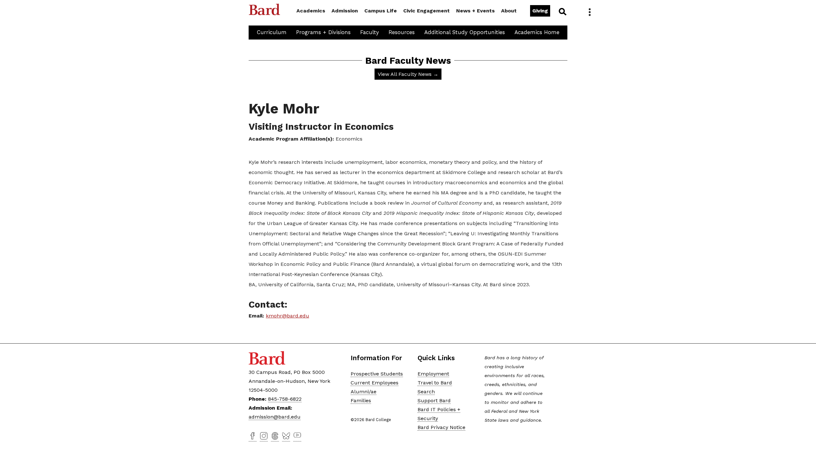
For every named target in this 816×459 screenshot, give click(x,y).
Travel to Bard (435, 383)
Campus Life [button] (380, 11)
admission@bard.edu (275, 417)
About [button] (509, 11)
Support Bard (434, 400)
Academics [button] (310, 11)
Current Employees (374, 383)
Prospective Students (377, 374)
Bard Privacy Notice (441, 427)
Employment (433, 374)
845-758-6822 (285, 399)
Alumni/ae (363, 392)
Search (562, 11)
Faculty (369, 32)
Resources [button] (402, 32)
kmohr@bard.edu (287, 316)
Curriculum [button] (272, 32)
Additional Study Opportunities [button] (464, 32)
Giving (540, 11)
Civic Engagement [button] (426, 11)
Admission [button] (345, 11)
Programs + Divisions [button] (323, 32)
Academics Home (536, 32)
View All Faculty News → (408, 74)
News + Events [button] (475, 11)
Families (361, 400)
